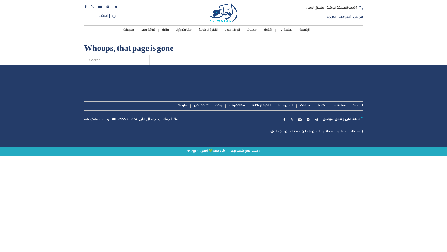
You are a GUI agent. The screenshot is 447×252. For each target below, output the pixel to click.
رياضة (165, 30)
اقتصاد (268, 30)
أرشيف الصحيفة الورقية (342, 8)
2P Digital (192, 151)
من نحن (358, 17)
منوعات (128, 30)
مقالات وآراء (184, 30)
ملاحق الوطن (315, 8)
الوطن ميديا (232, 30)
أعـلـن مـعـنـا (301, 131)
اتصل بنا (331, 17)
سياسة (288, 30)
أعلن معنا (345, 17)
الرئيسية (304, 30)
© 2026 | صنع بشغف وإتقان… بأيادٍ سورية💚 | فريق (230, 151)
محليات (252, 30)
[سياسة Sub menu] (281, 30)
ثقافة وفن (148, 30)
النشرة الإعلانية (208, 30)
